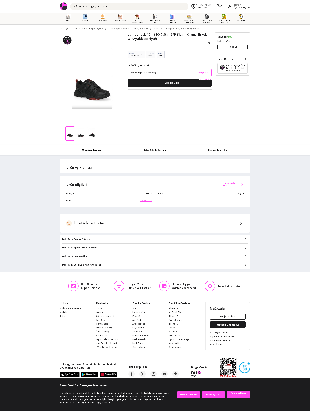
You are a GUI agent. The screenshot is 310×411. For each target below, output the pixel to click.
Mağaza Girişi (227, 316)
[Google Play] (89, 375)
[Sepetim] (219, 6)
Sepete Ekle (172, 82)
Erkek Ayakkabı (139, 339)
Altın (134, 308)
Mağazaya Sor (223, 41)
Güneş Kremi (174, 335)
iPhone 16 (173, 324)
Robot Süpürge (139, 312)
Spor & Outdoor (80, 28)
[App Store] (70, 375)
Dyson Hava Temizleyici (179, 339)
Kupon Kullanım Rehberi (107, 339)
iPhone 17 (173, 316)
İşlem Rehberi (102, 324)
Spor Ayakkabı (123, 28)
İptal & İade (101, 320)
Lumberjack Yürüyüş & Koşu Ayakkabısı (182, 28)
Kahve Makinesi (176, 343)
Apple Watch (138, 331)
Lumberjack (146, 200)
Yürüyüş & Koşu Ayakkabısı (146, 28)
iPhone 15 (173, 308)
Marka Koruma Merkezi (70, 308)
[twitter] (142, 376)
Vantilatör (173, 331)
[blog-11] (199, 374)
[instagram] (153, 376)
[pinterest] (175, 376)
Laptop (172, 327)
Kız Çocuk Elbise (176, 312)
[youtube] (164, 376)
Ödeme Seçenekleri (105, 316)
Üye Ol (236, 7)
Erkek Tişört (137, 343)
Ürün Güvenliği (102, 331)
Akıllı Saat (136, 320)
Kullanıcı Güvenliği (104, 327)
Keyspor (222, 36)
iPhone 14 (136, 316)
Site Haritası (101, 335)
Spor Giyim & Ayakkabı (102, 28)
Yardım (99, 312)
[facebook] (131, 376)
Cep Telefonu (138, 347)
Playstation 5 (138, 327)
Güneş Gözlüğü (176, 320)
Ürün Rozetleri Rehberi (106, 343)
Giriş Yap (245, 7)
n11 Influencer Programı (107, 347)
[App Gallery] (108, 375)
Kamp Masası (175, 347)
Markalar (64, 312)
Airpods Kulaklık (139, 324)
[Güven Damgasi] (244, 368)
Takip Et (233, 47)
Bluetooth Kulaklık (140, 335)
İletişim (63, 316)
